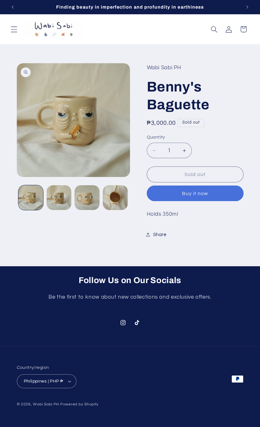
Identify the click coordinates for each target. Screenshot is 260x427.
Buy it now (195, 193)
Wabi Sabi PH (46, 404)
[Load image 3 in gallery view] (87, 197)
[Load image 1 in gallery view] (30, 197)
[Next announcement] (247, 7)
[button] (14, 29)
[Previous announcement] (13, 7)
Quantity (156, 137)
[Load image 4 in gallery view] (115, 197)
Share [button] (159, 234)
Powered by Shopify (79, 404)
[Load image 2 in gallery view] (59, 197)
